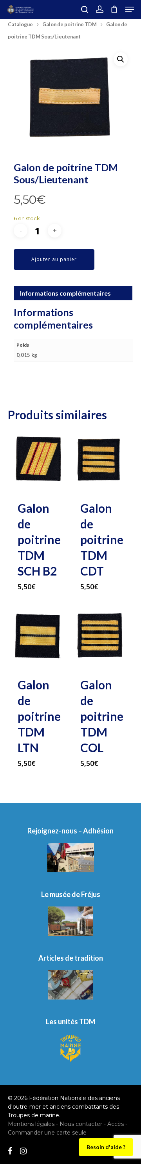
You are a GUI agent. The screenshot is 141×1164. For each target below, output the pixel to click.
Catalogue (20, 24)
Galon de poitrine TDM (69, 24)
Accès (115, 1123)
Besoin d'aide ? (106, 1147)
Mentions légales (31, 1123)
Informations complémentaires (65, 293)
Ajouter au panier (54, 259)
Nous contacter (81, 1123)
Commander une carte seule (47, 1132)
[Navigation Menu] (129, 9)
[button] (121, 59)
